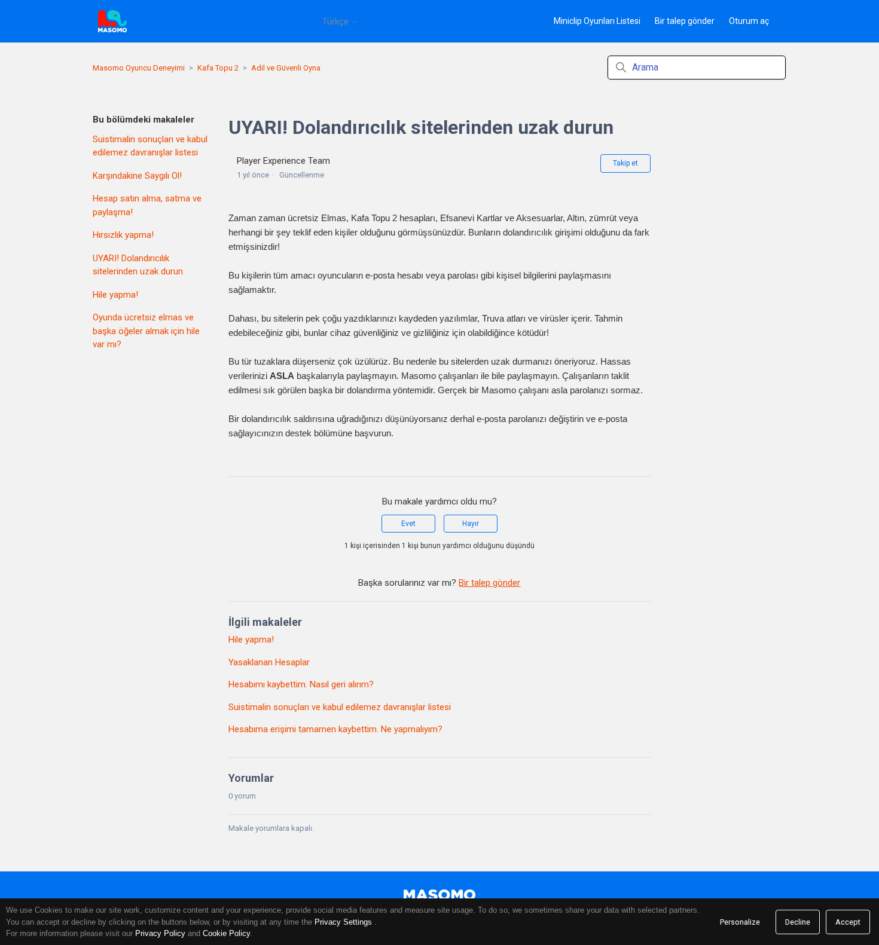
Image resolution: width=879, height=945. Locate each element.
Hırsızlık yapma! (123, 235)
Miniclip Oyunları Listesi (597, 21)
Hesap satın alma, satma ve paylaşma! (147, 205)
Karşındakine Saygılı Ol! (137, 175)
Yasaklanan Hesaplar (269, 662)
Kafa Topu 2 (218, 67)
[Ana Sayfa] (112, 21)
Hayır (470, 523)
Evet (408, 523)
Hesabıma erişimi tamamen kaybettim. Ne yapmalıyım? (335, 729)
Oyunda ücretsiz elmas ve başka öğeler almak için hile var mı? (146, 331)
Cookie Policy (226, 933)
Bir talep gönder (685, 21)
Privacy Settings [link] (343, 922)
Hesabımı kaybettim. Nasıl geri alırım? (301, 684)
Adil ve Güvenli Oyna (286, 67)
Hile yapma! (115, 294)
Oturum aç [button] (749, 21)
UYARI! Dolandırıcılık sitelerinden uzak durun (138, 265)
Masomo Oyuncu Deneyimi (139, 67)
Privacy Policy (160, 933)
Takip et (625, 163)
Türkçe (336, 22)
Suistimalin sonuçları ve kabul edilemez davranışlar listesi (150, 146)
